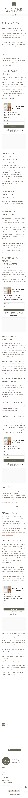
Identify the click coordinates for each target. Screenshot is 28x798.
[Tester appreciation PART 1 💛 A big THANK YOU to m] (14, 735)
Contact (4, 774)
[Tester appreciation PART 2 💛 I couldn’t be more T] (5, 735)
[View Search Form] (15, 15)
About (3, 772)
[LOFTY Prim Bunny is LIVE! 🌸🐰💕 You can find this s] (22, 735)
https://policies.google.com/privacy (12, 661)
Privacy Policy (6, 777)
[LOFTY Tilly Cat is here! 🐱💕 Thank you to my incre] (14, 745)
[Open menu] (13, 15)
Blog (3, 770)
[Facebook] (15, 791)
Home (3, 767)
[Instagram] (9, 791)
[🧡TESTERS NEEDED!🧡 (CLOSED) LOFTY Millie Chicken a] (5, 730)
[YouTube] (18, 791)
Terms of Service (6, 780)
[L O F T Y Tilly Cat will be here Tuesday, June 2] (22, 745)
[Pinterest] (12, 791)
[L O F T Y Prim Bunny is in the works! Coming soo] (5, 745)
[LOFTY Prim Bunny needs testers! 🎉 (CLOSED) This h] (5, 740)
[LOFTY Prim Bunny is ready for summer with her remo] (22, 740)
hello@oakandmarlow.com (9, 502)
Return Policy (5, 785)
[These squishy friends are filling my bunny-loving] (14, 740)
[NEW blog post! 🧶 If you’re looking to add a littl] (14, 730)
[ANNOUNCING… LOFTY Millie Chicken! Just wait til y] (22, 730)
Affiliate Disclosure (7, 782)
